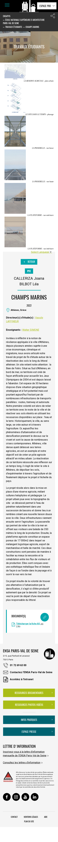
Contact (14, 816)
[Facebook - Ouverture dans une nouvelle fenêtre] (7, 797)
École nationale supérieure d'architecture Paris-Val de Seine (24, 21)
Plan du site (29, 821)
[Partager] (52, 16)
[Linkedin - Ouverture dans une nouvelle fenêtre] (35, 797)
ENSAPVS (6, 16)
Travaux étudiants (13, 26)
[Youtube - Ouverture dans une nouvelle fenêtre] (25, 797)
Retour (31, 262)
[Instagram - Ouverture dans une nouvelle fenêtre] (16, 797)
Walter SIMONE (30, 329)
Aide (45, 816)
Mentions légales (31, 816)
